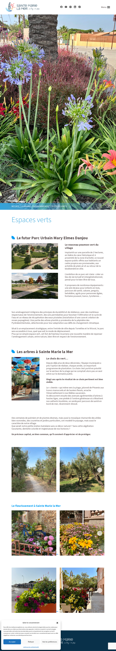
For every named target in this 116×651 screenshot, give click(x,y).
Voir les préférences (49, 642)
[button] (57, 623)
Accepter (12, 642)
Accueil (16, 206)
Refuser (31, 642)
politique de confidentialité (31, 647)
